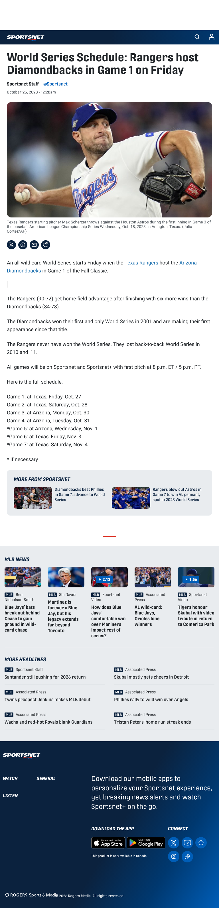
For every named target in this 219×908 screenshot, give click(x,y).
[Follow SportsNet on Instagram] (173, 856)
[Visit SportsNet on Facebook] (201, 842)
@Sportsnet (55, 84)
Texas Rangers (141, 262)
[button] (197, 37)
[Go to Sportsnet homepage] (25, 38)
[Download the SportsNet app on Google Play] (146, 842)
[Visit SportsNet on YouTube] (187, 842)
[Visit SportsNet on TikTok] (187, 856)
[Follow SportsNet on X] (173, 842)
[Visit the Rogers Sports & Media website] (31, 895)
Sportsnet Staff (23, 84)
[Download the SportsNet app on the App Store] (108, 842)
